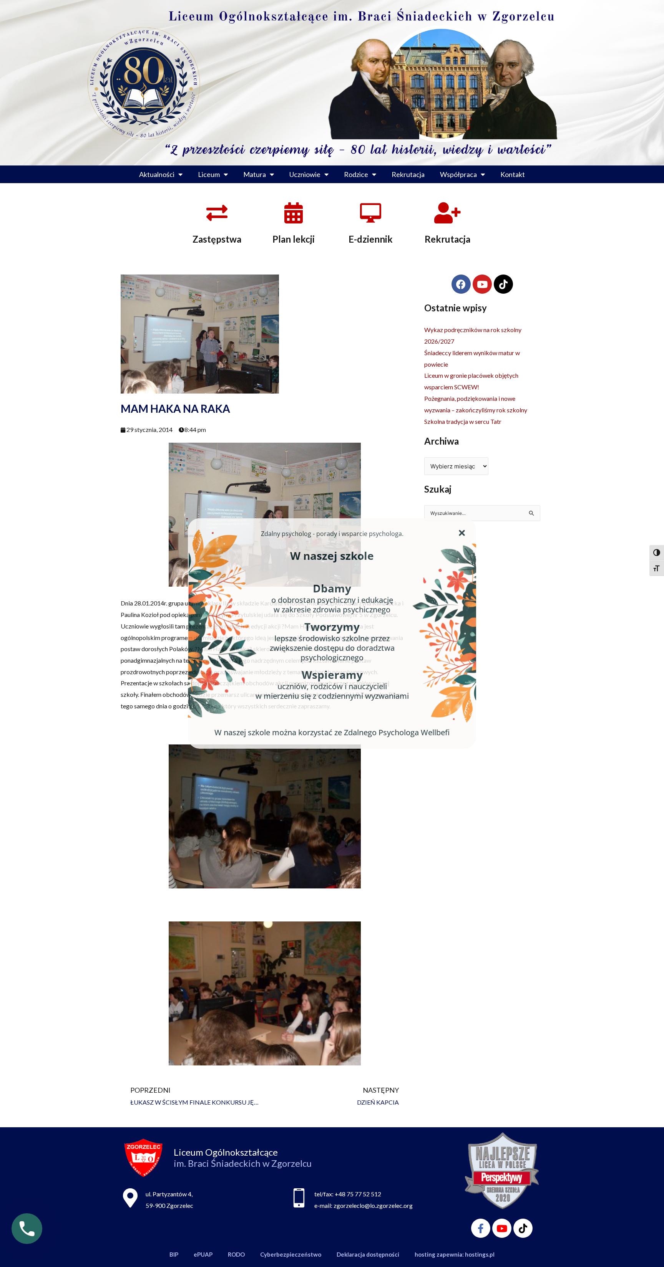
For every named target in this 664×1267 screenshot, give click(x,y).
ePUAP (203, 1254)
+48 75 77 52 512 (358, 1194)
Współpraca (458, 174)
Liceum (209, 174)
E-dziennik (371, 239)
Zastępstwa (217, 239)
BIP (173, 1254)
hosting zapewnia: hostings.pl (455, 1254)
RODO (236, 1254)
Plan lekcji (293, 239)
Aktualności (156, 174)
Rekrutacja (408, 174)
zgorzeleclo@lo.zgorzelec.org (373, 1205)
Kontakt (512, 174)
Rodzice (356, 174)
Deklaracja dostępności (368, 1254)
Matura (254, 174)
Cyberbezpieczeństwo (290, 1254)
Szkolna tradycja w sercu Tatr (462, 421)
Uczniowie (304, 174)
